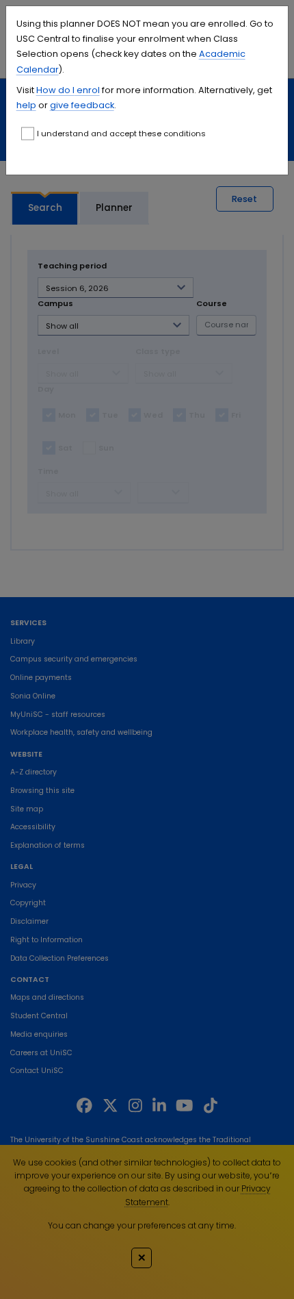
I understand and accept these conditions (121, 133)
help (26, 105)
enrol (87, 90)
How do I (55, 90)
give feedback (82, 105)
